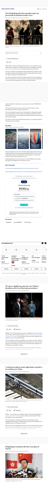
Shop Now (6, 268)
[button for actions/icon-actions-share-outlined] (41, 53)
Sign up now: (7, 17)
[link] (8, 8)
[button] (39, 9)
